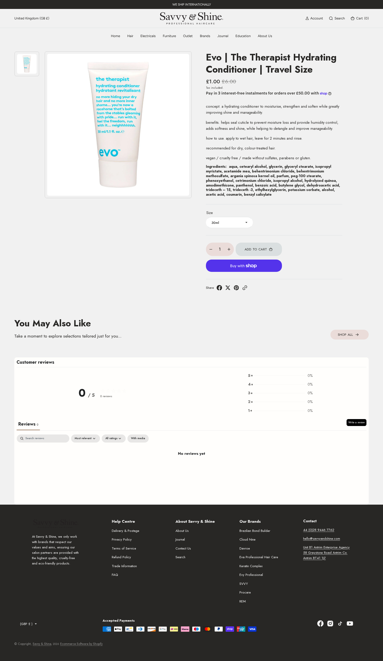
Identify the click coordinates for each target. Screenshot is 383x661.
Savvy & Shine (42, 644)
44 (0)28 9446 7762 (318, 529)
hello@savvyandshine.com (321, 538)
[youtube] (350, 623)
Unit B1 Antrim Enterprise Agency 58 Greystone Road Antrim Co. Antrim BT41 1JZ (326, 552)
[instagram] (330, 623)
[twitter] (228, 289)
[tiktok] (340, 623)
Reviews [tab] (28, 424)
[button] (314, 18)
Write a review (356, 422)
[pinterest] (236, 289)
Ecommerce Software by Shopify (81, 644)
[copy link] (245, 289)
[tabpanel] (191, 468)
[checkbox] (138, 438)
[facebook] (219, 289)
